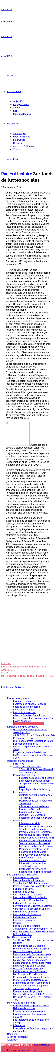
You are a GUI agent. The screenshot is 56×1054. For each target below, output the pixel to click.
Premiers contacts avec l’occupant (31, 948)
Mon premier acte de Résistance (30, 960)
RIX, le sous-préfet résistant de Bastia (33, 741)
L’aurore (17, 923)
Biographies (19, 139)
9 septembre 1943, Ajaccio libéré (30, 883)
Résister (17, 820)
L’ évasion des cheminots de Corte (31, 977)
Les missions (20, 792)
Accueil (11, 74)
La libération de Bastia (24, 917)
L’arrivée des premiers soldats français (33, 886)
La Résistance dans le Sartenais (30, 971)
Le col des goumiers (24, 920)
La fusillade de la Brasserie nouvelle (32, 954)
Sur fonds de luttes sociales (29, 723)
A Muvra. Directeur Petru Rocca (29, 715)
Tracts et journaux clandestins (34, 843)
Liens (16, 110)
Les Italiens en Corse (24, 712)
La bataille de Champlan (25, 911)
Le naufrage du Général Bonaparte (30, 957)
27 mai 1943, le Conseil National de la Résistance (36, 771)
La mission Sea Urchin (30, 809)
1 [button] (25, 255)
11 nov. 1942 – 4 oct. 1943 (27, 766)
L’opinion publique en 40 (25, 743)
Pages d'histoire (16, 174)
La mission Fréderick (30, 812)
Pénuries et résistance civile (34, 849)
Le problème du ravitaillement (34, 780)
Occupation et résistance (20, 760)
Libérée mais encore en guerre (29, 1011)
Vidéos (16, 149)
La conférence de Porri (31, 857)
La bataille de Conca (23, 891)
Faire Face (18, 763)
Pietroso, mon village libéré (27, 991)
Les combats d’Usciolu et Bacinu (30, 897)
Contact (17, 107)
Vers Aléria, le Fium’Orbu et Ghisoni (31, 908)
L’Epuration (19, 1025)
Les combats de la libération (22, 874)
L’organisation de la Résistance (29, 752)
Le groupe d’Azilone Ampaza (34, 854)
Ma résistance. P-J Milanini (27, 974)
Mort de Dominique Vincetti (27, 951)
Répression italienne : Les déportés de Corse (32, 865)
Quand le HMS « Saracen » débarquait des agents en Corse (36, 816)
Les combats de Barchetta (27, 914)
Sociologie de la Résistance (33, 829)
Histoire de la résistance (12, 687)
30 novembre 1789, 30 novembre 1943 (33, 928)
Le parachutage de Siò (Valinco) (29, 965)
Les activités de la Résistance (35, 840)
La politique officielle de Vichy (34, 789)
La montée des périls (24, 701)
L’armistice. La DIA (23, 738)
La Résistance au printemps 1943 (36, 837)
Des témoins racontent (19, 937)
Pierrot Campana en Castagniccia (30, 980)
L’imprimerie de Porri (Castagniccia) (31, 982)
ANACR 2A (6, 9)
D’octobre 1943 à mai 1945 (21, 1002)
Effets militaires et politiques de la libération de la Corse (31, 1007)
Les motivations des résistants (35, 826)
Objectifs (18, 101)
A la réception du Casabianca (34, 806)
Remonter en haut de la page (22, 1050)
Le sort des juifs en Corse (32, 851)
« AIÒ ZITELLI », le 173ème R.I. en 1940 (34, 735)
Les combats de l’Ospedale (27, 894)
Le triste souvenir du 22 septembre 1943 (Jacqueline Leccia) (31, 987)
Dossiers (17, 142)
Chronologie (19, 133)
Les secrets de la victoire (26, 925)
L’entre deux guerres (18, 698)
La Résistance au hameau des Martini (32, 962)
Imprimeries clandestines (32, 860)
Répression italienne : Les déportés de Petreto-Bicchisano (36, 870)
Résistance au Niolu (29, 823)
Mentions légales (22, 113)
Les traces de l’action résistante (36, 846)
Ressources (13, 123)
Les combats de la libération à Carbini (32, 906)
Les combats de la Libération (28, 880)
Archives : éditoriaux (23, 146)
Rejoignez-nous (21, 104)
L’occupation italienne (24, 775)
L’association (14, 91)
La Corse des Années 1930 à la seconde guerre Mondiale (29, 705)
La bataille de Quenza (24, 903)
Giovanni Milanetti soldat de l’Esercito (32, 994)
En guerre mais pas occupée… (22, 726)
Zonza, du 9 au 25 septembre (28, 900)
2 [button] (45, 537)
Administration (41, 1045)
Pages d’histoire (21, 136)
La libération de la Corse (26, 877)
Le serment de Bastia (24, 709)
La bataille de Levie (23, 888)
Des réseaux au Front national (34, 834)
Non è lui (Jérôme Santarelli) (28, 968)
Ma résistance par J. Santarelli (29, 945)
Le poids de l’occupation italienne (36, 777)
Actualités (12, 158)
